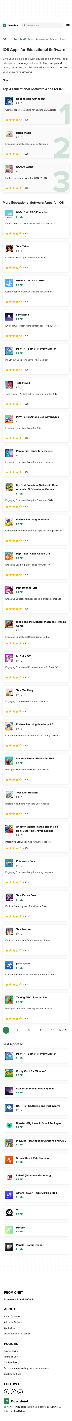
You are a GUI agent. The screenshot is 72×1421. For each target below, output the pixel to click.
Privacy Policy (11, 1351)
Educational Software (23, 39)
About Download (12, 1316)
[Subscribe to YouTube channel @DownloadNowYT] (20, 1391)
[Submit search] (24, 25)
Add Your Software (13, 1322)
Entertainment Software (46, 39)
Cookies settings (12, 1374)
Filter (6, 80)
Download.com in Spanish (17, 1333)
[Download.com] (11, 25)
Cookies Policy (11, 1362)
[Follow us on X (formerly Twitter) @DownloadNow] (13, 1391)
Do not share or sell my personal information (27, 1368)
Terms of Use (11, 1356)
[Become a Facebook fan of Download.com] (6, 1391)
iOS (5, 38)
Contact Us (9, 1328)
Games (63, 39)
